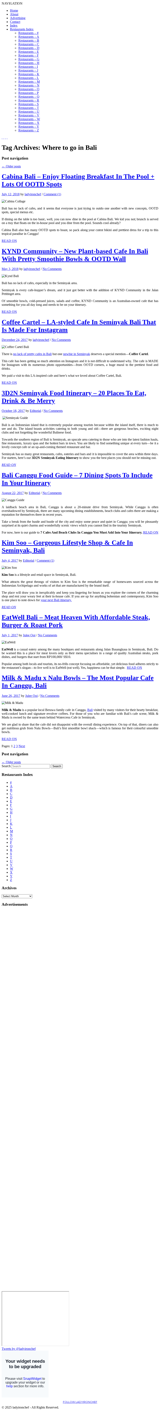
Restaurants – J (28, 70)
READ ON (9, 241)
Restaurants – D (28, 48)
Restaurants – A (28, 36)
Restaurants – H (28, 63)
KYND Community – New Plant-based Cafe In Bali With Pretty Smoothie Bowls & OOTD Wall (75, 255)
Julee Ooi (29, 635)
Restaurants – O (28, 89)
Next (22, 746)
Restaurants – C (28, 44)
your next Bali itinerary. (56, 600)
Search (6, 766)
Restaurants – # (28, 33)
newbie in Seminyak (76, 354)
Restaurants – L (28, 78)
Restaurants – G (28, 59)
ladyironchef (33, 194)
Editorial (35, 411)
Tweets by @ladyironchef (19, 1348)
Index (14, 25)
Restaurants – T (28, 108)
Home (14, 10)
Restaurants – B (28, 40)
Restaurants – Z (28, 130)
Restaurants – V (28, 115)
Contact (15, 22)
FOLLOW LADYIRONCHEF (80, 1402)
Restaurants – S (28, 104)
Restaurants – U (28, 111)
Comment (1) (52, 194)
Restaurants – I (28, 66)
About (14, 14)
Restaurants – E (28, 51)
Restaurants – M (29, 81)
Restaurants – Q (28, 96)
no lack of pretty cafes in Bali (32, 354)
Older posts (11, 166)
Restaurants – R (28, 100)
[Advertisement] (18, 973)
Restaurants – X (28, 123)
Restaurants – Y (28, 126)
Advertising (17, 18)
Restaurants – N (28, 85)
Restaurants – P (28, 93)
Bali (90, 710)
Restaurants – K (28, 74)
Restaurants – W (29, 119)
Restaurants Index (22, 29)
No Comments (52, 269)
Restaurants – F (28, 55)
